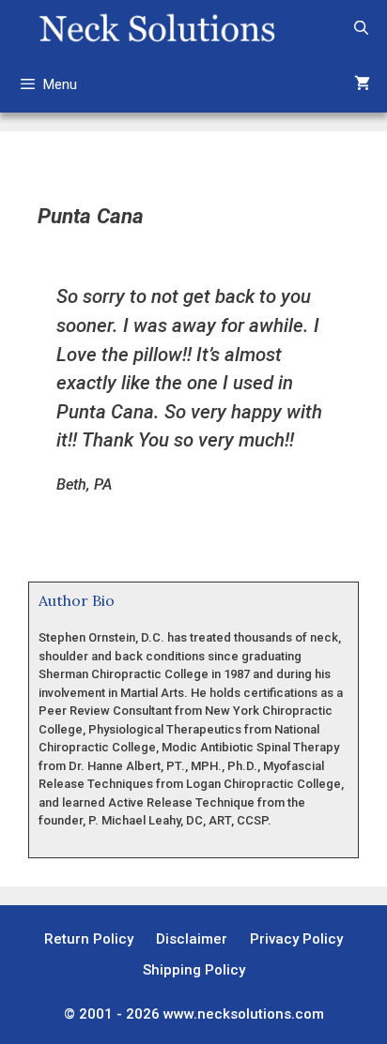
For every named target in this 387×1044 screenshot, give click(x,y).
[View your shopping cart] (362, 84)
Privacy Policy (296, 939)
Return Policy (88, 939)
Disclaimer (191, 939)
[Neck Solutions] (156, 28)
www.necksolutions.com (243, 1014)
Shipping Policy (194, 969)
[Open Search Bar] (361, 28)
